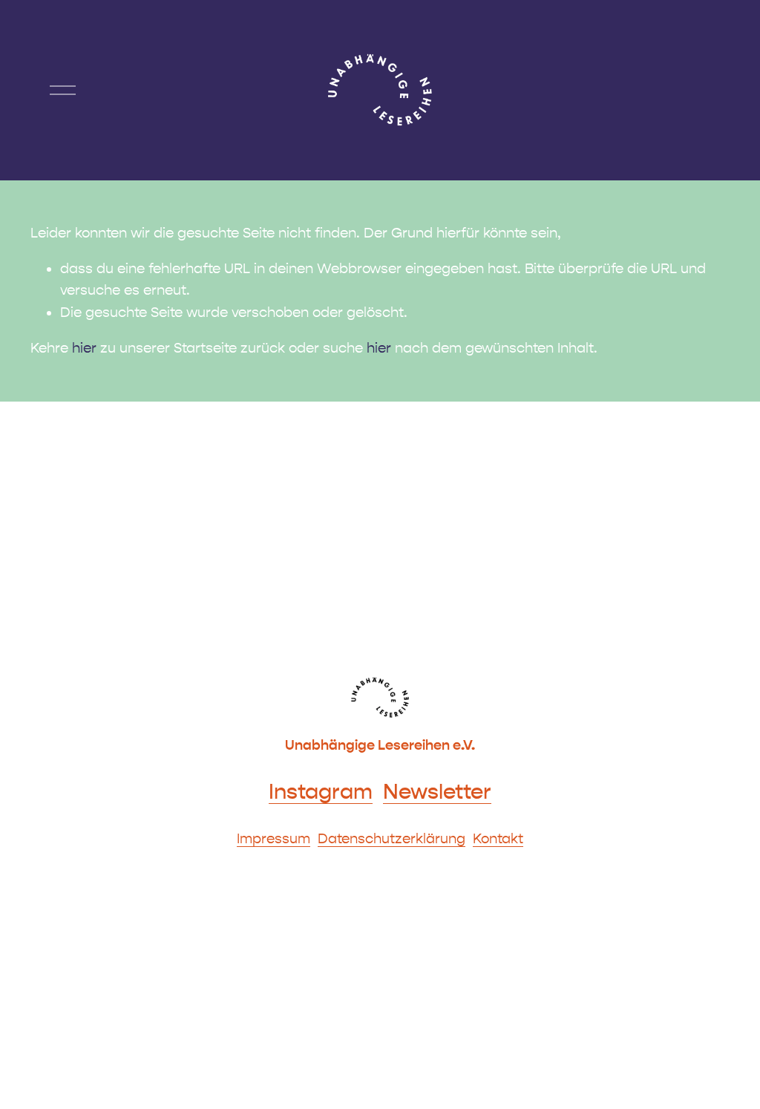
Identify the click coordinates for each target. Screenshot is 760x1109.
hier (84, 348)
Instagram (321, 792)
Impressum (273, 839)
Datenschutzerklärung (391, 839)
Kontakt (498, 839)
